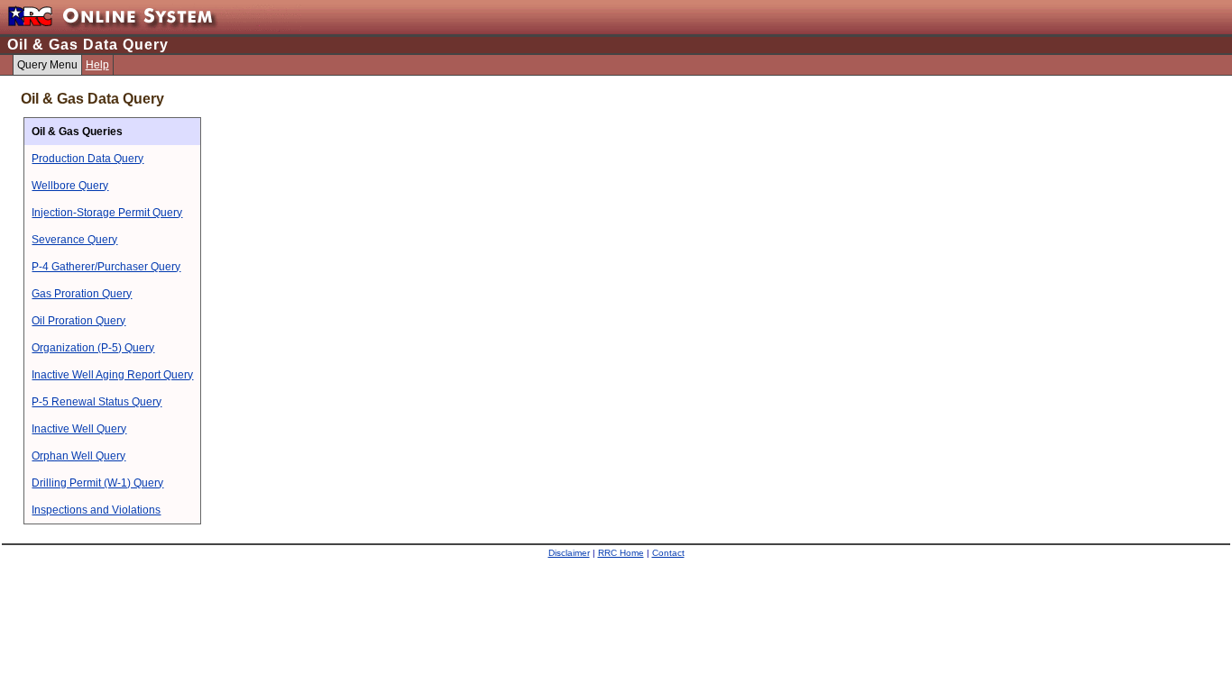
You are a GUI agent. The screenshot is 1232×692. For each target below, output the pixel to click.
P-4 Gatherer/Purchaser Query (106, 266)
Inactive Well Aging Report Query (112, 375)
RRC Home (621, 553)
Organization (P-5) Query (93, 347)
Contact (668, 553)
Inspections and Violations (96, 510)
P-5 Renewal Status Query (96, 402)
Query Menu (47, 65)
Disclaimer (569, 553)
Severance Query (74, 239)
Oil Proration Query (78, 320)
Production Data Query (87, 158)
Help (97, 65)
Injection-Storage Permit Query (107, 212)
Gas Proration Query (82, 293)
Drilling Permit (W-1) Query (97, 483)
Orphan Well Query (78, 456)
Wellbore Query (70, 185)
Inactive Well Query (79, 429)
